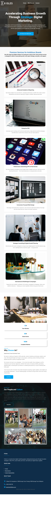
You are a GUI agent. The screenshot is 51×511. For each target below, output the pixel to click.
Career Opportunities (9, 473)
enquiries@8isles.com (11, 487)
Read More (9, 404)
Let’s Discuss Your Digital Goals (25, 33)
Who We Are (8, 471)
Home (6, 469)
